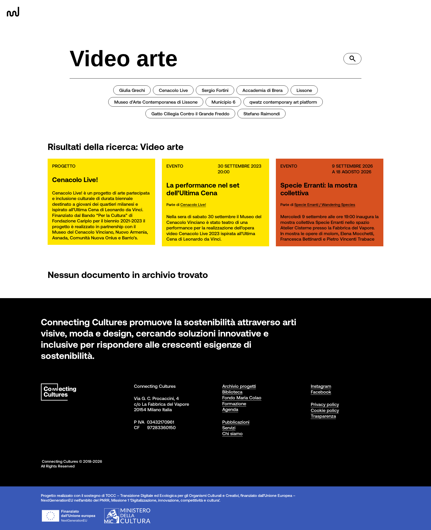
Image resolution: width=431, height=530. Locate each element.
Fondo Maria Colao (241, 397)
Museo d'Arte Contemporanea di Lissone (156, 102)
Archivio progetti (239, 386)
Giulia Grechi (132, 90)
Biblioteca (232, 392)
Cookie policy (325, 410)
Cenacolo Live (173, 90)
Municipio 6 (223, 102)
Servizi (228, 427)
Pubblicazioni (235, 422)
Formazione (234, 403)
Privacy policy (325, 404)
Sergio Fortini (215, 90)
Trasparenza (323, 416)
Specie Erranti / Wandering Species (324, 204)
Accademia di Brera (262, 90)
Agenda (230, 409)
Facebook (321, 392)
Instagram (321, 386)
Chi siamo (232, 433)
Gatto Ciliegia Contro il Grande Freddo (190, 113)
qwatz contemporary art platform (283, 102)
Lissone (304, 90)
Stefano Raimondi (261, 113)
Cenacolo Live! (193, 204)
